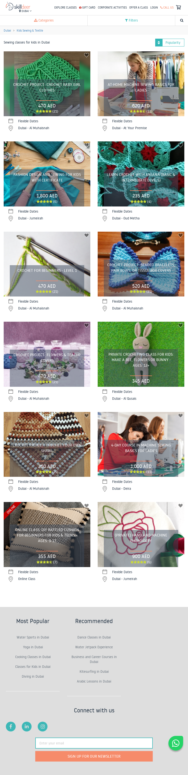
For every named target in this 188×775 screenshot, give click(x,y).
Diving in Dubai (33, 676)
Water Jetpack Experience (94, 647)
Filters (133, 20)
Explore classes (65, 7)
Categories (45, 20)
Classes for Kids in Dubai (32, 666)
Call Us (168, 7)
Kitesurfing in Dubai (94, 671)
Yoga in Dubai (33, 647)
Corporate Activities (112, 7)
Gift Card (88, 7)
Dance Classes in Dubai (94, 637)
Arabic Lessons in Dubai (94, 681)
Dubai (25, 11)
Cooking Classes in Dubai (33, 657)
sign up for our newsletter (94, 756)
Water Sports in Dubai (33, 637)
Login (154, 7)
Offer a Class (138, 7)
